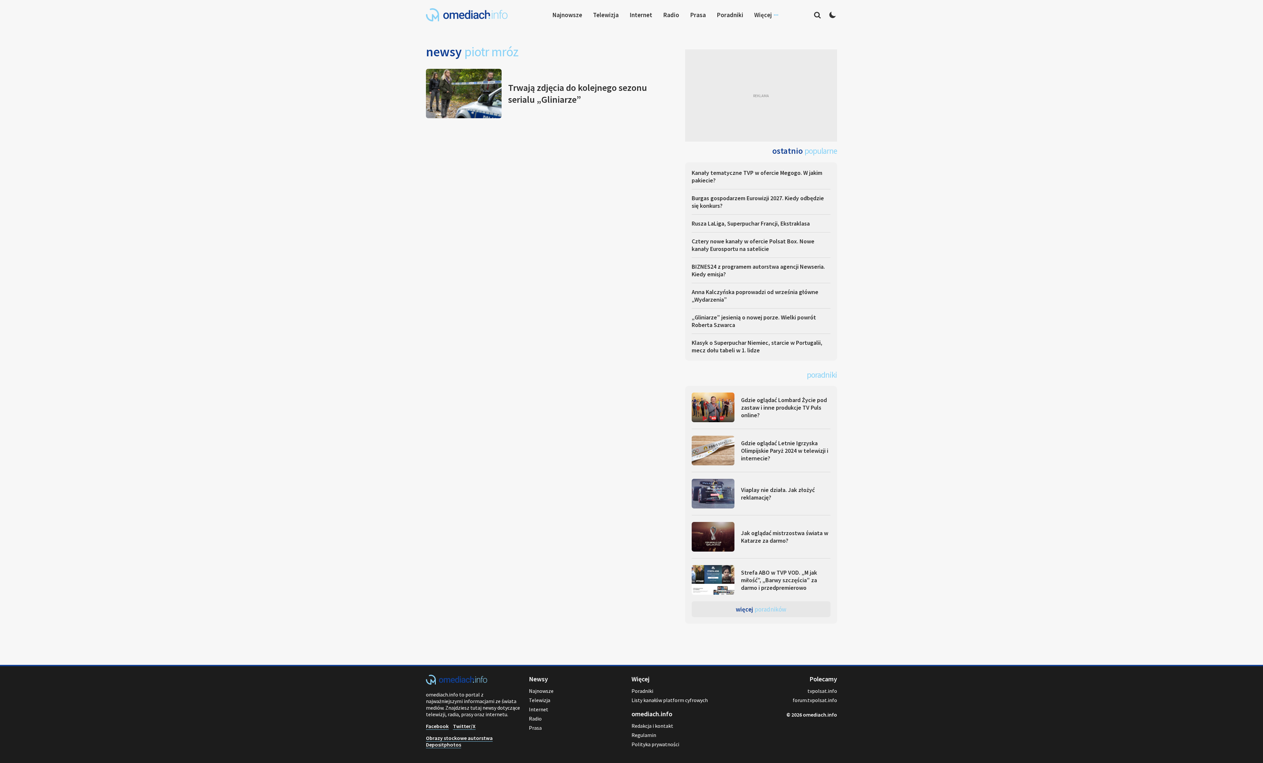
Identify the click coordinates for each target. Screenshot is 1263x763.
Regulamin (644, 735)
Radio (671, 15)
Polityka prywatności (655, 744)
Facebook (437, 726)
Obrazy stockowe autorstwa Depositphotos (459, 741)
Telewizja (606, 15)
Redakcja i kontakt (652, 725)
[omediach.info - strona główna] (467, 14)
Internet (641, 15)
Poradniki (730, 15)
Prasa (698, 15)
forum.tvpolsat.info (815, 700)
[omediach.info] (456, 682)
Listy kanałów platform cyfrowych (670, 700)
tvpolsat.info (822, 691)
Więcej (761, 609)
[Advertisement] (761, 95)
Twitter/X (464, 726)
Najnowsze (567, 15)
